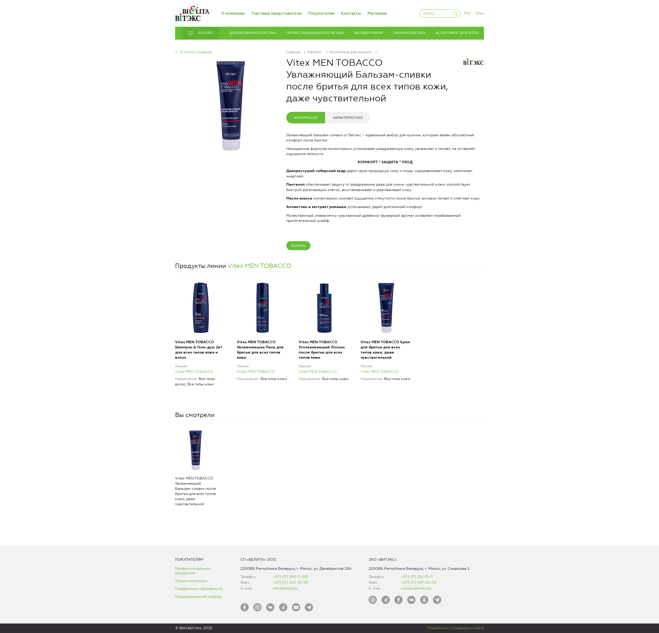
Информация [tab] (306, 118)
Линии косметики (191, 581)
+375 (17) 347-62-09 (418, 582)
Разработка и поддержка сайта (455, 628)
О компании (233, 13)
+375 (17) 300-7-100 (290, 577)
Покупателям (321, 13)
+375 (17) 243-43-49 (290, 582)
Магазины (377, 13)
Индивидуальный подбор (198, 596)
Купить (298, 245)
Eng (480, 13)
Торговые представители (276, 13)
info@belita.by (285, 588)
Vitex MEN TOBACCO (259, 265)
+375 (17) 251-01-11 (417, 577)
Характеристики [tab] (348, 118)
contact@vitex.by (416, 588)
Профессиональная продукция (192, 570)
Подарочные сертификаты (199, 588)
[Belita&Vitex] (192, 12)
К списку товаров (196, 52)
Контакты (351, 13)
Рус (467, 13)
